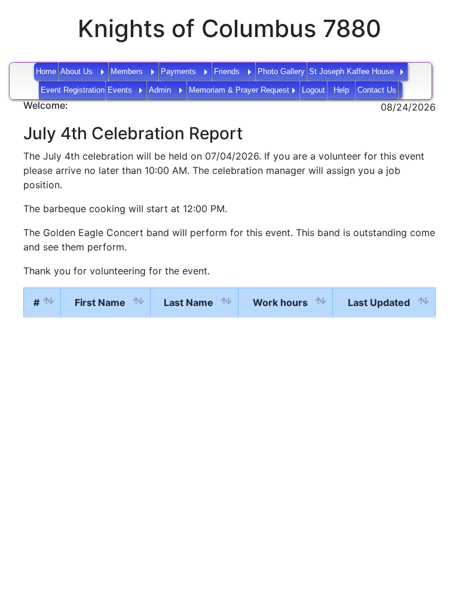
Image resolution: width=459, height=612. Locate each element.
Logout (313, 89)
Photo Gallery (281, 71)
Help (341, 89)
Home (46, 71)
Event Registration (73, 89)
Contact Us (376, 89)
